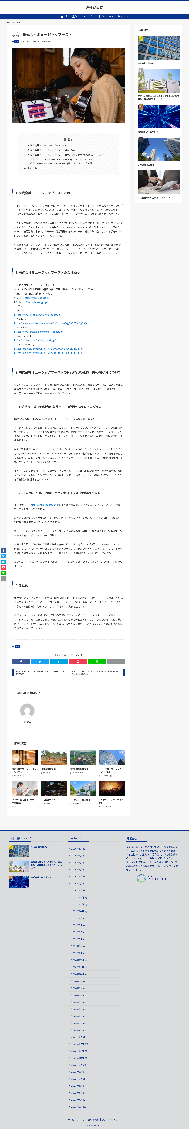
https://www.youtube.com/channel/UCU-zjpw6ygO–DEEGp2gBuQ (50, 323)
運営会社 (80, 1119)
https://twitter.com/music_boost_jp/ (35, 340)
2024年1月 (78, 1036)
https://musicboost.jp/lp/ (33, 302)
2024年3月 (78, 1023)
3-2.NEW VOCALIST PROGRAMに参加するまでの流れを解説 (63, 163)
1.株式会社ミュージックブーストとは (47, 145)
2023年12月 (79, 1044)
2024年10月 (79, 974)
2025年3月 (78, 946)
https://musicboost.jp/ (37, 298)
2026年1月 (78, 890)
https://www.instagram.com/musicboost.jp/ (38, 331)
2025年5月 (78, 939)
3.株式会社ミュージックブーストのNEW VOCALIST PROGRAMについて (65, 155)
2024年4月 (78, 1016)
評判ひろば (94, 7)
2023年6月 (78, 1085)
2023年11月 (79, 1050)
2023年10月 (79, 1058)
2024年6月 (78, 1002)
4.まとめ (32, 168)
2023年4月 (78, 1099)
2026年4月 (78, 869)
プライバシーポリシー (111, 1119)
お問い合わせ (93, 1119)
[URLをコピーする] (116, 661)
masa (27, 721)
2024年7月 (78, 995)
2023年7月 (78, 1078)
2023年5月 (79, 1092)
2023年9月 (79, 1064)
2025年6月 (78, 932)
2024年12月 (79, 960)
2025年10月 (79, 911)
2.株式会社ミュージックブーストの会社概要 (51, 150)
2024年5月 (78, 1009)
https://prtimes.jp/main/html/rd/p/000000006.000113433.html (48, 353)
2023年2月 (79, 1106)
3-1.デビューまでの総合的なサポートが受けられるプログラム (63, 159)
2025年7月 (78, 925)
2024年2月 (78, 1030)
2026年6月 (78, 855)
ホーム (71, 1119)
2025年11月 (79, 904)
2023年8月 (78, 1071)
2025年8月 (78, 918)
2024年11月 (79, 967)
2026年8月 (78, 848)
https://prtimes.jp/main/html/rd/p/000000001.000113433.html (48, 348)
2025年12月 (79, 897)
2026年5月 (78, 862)
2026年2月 (78, 883)
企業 (16, 41)
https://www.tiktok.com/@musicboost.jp (37, 314)
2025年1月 (78, 953)
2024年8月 (78, 988)
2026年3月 (78, 876)
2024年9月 (78, 981)
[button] (21, 661)
